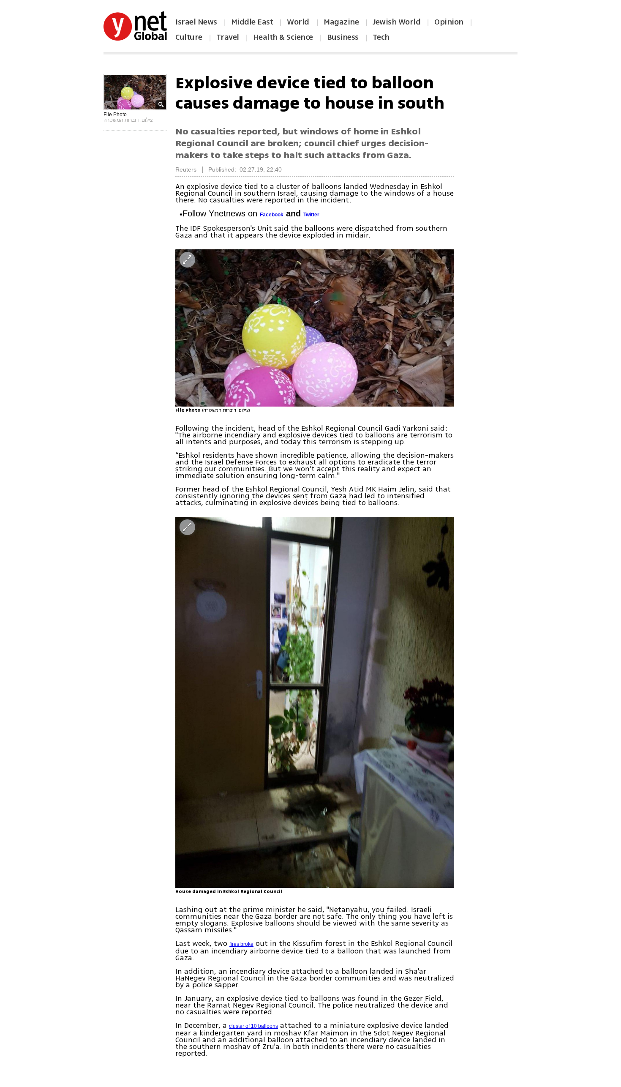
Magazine (341, 22)
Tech (381, 37)
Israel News (196, 22)
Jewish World (396, 22)
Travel (227, 37)
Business (343, 37)
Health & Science (283, 37)
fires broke (241, 944)
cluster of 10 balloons (253, 1026)
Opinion (448, 22)
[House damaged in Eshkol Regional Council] (314, 702)
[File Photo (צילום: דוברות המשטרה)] (314, 327)
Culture (188, 37)
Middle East (252, 22)
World (299, 22)
